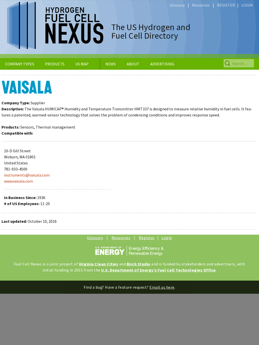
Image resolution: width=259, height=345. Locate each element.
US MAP (82, 63)
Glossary (177, 5)
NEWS (110, 63)
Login (166, 237)
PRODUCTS (54, 63)
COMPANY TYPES (19, 63)
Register (147, 237)
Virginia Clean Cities (98, 263)
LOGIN (247, 5)
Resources (201, 5)
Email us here (162, 287)
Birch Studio (138, 263)
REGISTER (226, 5)
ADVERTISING (162, 63)
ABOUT (133, 63)
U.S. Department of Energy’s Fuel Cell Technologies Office (158, 270)
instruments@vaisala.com (27, 175)
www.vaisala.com (18, 181)
